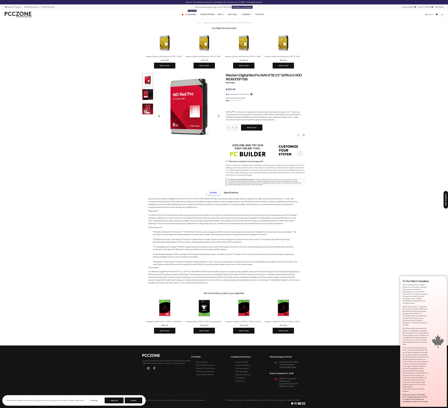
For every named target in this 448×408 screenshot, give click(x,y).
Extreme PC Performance (205, 368)
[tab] (213, 192)
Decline (133, 400)
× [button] (444, 278)
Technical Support (242, 368)
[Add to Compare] (304, 135)
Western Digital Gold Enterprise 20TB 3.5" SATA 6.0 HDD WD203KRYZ (164, 56)
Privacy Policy (240, 378)
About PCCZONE (241, 362)
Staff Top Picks (49, 7)
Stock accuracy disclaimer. (236, 98)
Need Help (439, 7)
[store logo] (18, 14)
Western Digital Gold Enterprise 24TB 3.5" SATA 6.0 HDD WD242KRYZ (243, 56)
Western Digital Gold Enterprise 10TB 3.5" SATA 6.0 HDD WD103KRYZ (283, 56)
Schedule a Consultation (242, 7)
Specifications (231, 192)
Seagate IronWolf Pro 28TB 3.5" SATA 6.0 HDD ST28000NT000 (243, 321)
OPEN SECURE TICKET (287, 367)
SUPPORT (259, 14)
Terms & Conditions (242, 375)
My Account (239, 381)
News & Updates (241, 371)
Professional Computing (205, 371)
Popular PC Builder (14, 7)
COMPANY (246, 14)
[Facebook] (156, 368)
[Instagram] (150, 368)
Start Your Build (201, 362)
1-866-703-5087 (293, 400)
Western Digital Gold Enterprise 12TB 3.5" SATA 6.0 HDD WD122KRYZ (204, 56)
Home (199, 23)
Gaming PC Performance (205, 365)
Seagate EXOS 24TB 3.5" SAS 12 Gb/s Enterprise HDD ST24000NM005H (204, 321)
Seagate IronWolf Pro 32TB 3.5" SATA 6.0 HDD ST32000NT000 (283, 321)
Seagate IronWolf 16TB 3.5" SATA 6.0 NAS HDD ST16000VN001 (164, 321)
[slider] (224, 2)
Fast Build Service (32, 7)
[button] (158, 123)
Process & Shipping (242, 365)
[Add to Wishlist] (298, 135)
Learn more (79, 400)
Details (213, 192)
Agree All (114, 400)
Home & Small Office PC (205, 375)
